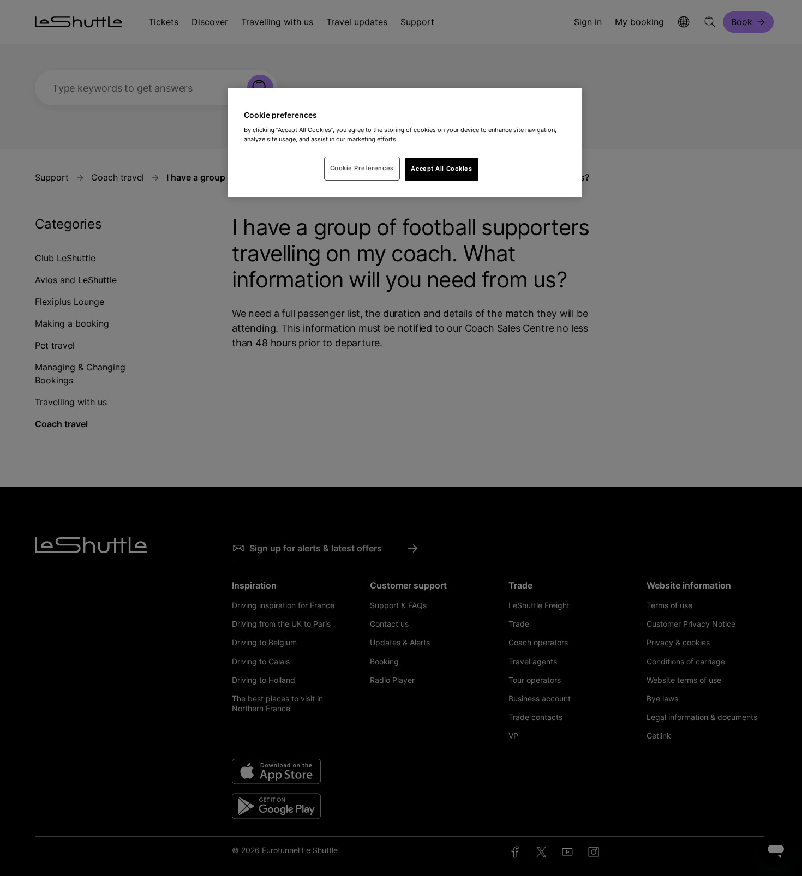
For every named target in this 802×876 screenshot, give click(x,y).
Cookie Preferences (362, 168)
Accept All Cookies (441, 168)
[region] (405, 143)
